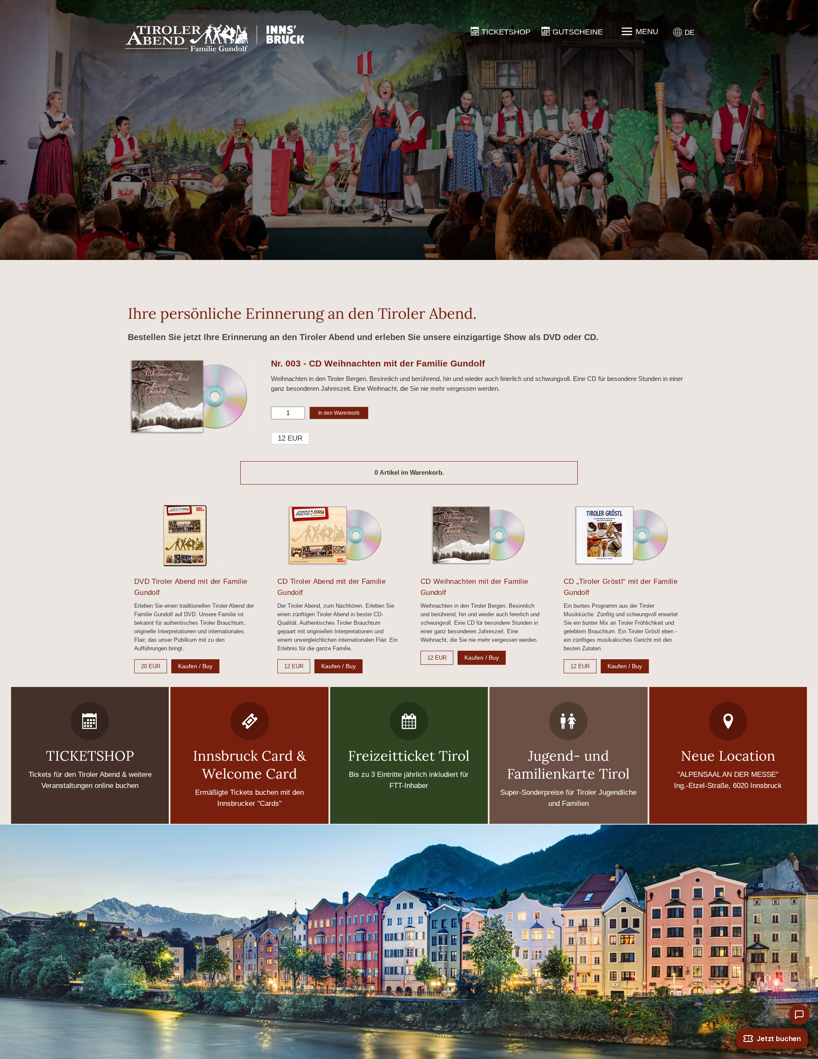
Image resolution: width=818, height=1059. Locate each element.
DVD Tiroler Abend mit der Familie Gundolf (190, 587)
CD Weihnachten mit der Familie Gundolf (474, 587)
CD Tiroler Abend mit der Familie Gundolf (331, 587)
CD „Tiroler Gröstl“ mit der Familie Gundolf (620, 587)
